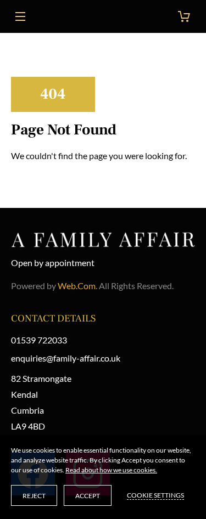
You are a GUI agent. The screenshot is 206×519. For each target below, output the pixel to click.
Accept (87, 496)
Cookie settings (155, 495)
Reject (34, 496)
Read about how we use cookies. (111, 470)
